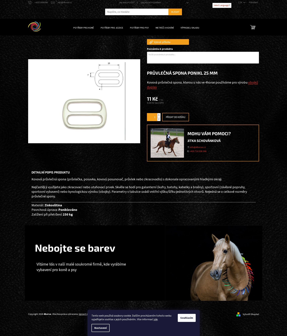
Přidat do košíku (175, 117)
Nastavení (100, 328)
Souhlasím (186, 318)
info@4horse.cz (198, 147)
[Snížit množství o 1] (159, 119)
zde (156, 319)
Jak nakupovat (126, 2)
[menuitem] (83, 28)
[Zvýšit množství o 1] (159, 115)
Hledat (175, 11)
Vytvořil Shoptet (251, 314)
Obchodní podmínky (151, 2)
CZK (240, 2)
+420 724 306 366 (198, 151)
